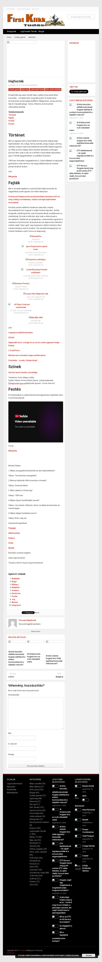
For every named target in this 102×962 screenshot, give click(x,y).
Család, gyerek (19, 37)
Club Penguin (88, 836)
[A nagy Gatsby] (78, 848)
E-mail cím (12, 744)
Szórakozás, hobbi (37, 873)
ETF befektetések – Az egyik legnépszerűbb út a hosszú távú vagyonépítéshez (81, 156)
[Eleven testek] (78, 788)
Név (9, 733)
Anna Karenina (88, 810)
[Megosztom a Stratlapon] (28, 566)
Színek (11, 121)
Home (9, 37)
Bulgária (59, 677)
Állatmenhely (14, 533)
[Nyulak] (78, 821)
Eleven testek (88, 786)
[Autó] (78, 797)
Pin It (37, 613)
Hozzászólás (13, 695)
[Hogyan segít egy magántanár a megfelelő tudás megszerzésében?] (55, 882)
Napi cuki (33, 840)
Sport (32, 867)
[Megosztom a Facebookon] (12, 566)
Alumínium (79, 806)
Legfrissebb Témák (28, 31)
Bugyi (14, 581)
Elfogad (89, 955)
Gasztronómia (36, 810)
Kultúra (33, 828)
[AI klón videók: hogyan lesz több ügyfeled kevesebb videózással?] (54, 646)
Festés (11, 124)
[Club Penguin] (78, 838)
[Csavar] (78, 857)
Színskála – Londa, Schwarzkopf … (23, 360)
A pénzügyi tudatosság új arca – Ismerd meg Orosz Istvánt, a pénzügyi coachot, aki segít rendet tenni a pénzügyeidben (62, 905)
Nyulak (11, 548)
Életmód (33, 801)
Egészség (25, 89)
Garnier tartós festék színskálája (22, 372)
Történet (12, 115)
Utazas (33, 881)
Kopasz (11, 538)
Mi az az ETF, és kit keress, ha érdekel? (65, 919)
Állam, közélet (36, 784)
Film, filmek (34, 807)
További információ (72, 955)
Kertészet (16, 593)
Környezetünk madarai (39, 822)
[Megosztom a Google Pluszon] (40, 566)
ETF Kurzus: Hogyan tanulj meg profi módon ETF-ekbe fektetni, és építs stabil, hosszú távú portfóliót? (62, 868)
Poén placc (34, 858)
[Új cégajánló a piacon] (55, 927)
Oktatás (33, 846)
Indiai (10, 543)
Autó (84, 796)
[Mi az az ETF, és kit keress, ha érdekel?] (55, 918)
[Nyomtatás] (56, 566)
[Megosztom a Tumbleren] (34, 566)
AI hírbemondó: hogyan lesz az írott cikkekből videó (61, 814)
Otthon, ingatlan (36, 849)
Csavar (85, 856)
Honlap (11, 754)
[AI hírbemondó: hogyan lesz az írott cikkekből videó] (35, 646)
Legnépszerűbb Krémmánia (20, 332)
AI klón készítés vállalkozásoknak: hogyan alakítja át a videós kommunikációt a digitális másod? (81, 109)
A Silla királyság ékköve (86, 868)
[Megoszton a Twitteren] (17, 566)
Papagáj (12, 528)
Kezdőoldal (11, 9)
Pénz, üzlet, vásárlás (53, 89)
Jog (13, 599)
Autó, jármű (34, 790)
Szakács (15, 590)
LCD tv (11, 677)
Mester (15, 602)
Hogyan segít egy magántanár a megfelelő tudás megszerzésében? (62, 885)
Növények (34, 843)
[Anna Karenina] (78, 811)
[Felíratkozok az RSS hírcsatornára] (45, 566)
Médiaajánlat (12, 793)
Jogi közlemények (23, 9)
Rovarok (33, 864)
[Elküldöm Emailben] (51, 566)
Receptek (34, 861)
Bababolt (16, 587)
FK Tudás (21, 950)
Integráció (16, 605)
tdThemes (10, 953)
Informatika (34, 813)
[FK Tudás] (36, 21)
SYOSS (11, 338)
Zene (32, 885)
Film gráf (33, 804)
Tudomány (34, 876)
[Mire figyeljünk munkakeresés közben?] (55, 934)
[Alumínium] (85, 801)
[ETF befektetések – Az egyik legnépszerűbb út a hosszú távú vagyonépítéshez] (72, 152)
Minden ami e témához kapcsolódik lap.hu (27, 355)
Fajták (11, 118)
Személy (33, 870)
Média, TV (34, 837)
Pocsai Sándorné (31, 85)
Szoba (14, 596)
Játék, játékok (35, 816)
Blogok (41, 31)
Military (15, 584)
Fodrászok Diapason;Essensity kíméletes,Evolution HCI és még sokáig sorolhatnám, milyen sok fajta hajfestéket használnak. (34, 200)
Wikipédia (12, 176)
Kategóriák (11, 31)
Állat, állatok (35, 787)
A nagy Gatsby (88, 846)
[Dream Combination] (78, 831)
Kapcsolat (35, 9)
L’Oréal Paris (14, 350)
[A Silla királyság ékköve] (78, 867)
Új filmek (33, 879)
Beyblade (16, 578)
